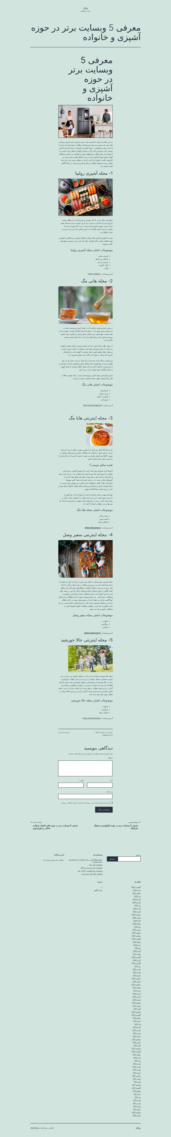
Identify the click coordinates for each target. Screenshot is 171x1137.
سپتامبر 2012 (136, 1048)
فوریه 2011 (137, 1106)
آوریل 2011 (137, 1100)
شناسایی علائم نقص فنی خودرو (91, 874)
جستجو (138, 855)
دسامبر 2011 (136, 1076)
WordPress (35, 1128)
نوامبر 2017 (137, 954)
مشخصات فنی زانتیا (95, 865)
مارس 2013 (137, 1030)
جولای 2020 (136, 924)
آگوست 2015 (136, 963)
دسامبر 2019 (136, 933)
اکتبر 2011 (137, 1082)
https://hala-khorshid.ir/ (92, 718)
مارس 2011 (137, 1103)
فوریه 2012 (137, 1070)
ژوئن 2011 (137, 1094)
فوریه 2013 (137, 1033)
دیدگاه (110, 758)
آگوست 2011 (136, 1088)
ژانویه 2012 (137, 1073)
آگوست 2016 (136, 957)
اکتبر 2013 (137, 1009)
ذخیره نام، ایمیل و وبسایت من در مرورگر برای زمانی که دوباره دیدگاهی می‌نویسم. (85, 803)
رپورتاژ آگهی (98, 890)
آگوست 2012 (136, 1051)
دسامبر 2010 (136, 1112)
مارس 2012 (137, 1067)
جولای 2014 (137, 988)
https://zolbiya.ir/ (94, 274)
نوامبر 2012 (137, 1042)
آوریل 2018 (137, 951)
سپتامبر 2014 (136, 984)
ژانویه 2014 (137, 1000)
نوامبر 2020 (136, 918)
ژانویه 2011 (137, 1109)
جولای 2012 (137, 1055)
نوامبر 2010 (137, 1115)
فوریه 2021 (137, 911)
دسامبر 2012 (136, 1039)
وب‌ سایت (109, 792)
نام (111, 780)
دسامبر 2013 (136, 1003)
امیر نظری (106, 735)
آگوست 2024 (136, 887)
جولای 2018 (137, 942)
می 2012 (137, 1061)
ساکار (85, 8)
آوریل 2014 (137, 994)
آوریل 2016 (137, 960)
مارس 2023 (136, 902)
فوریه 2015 (137, 972)
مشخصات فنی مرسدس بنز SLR (91, 868)
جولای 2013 (137, 1018)
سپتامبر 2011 (136, 1085)
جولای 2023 (136, 893)
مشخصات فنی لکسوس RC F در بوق (90, 871)
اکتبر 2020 (137, 921)
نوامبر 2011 (137, 1079)
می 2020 (137, 927)
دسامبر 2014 (136, 978)
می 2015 (137, 966)
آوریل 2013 (137, 1027)
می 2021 (137, 905)
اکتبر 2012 (137, 1045)
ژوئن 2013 (137, 1021)
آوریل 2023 (137, 899)
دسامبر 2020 (136, 915)
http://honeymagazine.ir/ (92, 405)
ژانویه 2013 (137, 1036)
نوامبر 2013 (137, 1006)
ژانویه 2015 (137, 975)
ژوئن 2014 (137, 991)
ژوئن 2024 (137, 890)
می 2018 (137, 948)
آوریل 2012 (137, 1064)
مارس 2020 (136, 930)
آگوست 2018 (136, 939)
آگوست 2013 (136, 1015)
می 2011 (138, 1097)
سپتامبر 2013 (136, 1012)
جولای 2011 (137, 1091)
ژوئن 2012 (137, 1058)
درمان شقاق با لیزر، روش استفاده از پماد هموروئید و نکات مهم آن (85, 861)
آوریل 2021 (137, 908)
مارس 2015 (137, 969)
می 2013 (137, 1024)
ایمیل (81, 780)
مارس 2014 (136, 997)
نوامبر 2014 (137, 981)
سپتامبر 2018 (136, 936)
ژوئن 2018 (137, 945)
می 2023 (137, 896)
